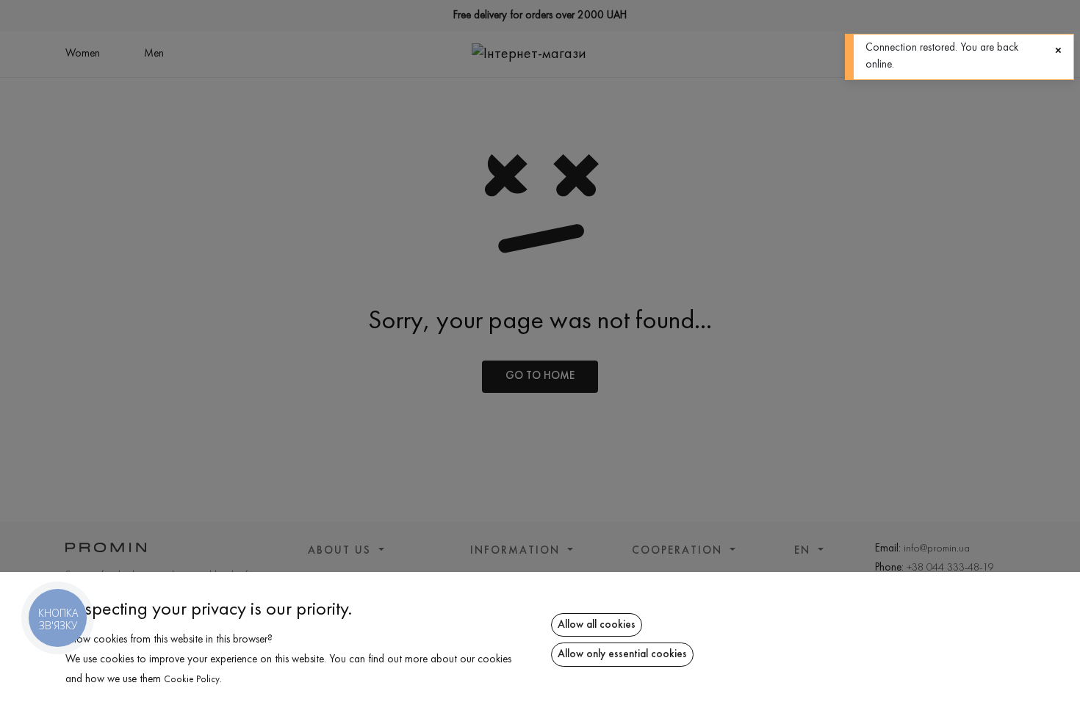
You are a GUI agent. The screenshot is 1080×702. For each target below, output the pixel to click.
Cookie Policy (192, 680)
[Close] (1058, 51)
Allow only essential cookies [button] (622, 654)
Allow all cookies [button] (597, 625)
